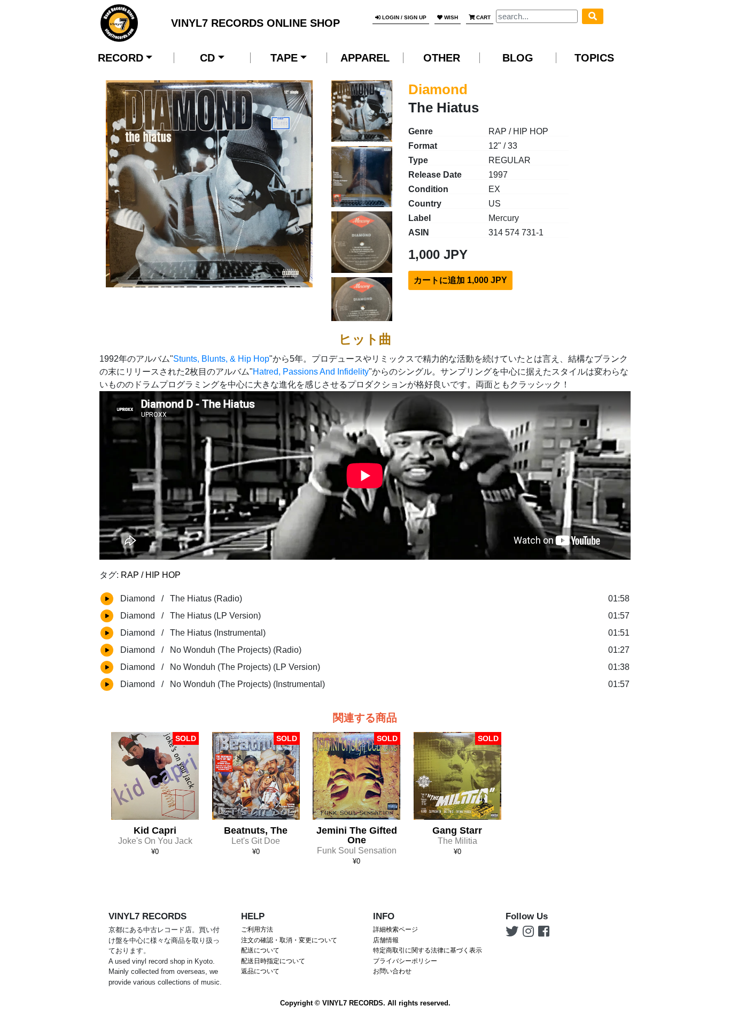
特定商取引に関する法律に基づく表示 (427, 950)
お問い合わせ (392, 971)
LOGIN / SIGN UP (403, 17)
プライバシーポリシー (405, 961)
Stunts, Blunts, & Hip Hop (221, 358)
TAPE (284, 57)
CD (207, 57)
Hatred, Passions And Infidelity (311, 371)
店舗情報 (386, 940)
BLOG (517, 57)
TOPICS (594, 57)
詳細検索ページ (395, 929)
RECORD (120, 57)
